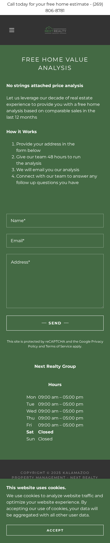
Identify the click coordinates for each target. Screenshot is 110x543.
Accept (55, 530)
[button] (11, 30)
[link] (55, 30)
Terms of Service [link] (59, 346)
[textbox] (55, 220)
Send (55, 323)
